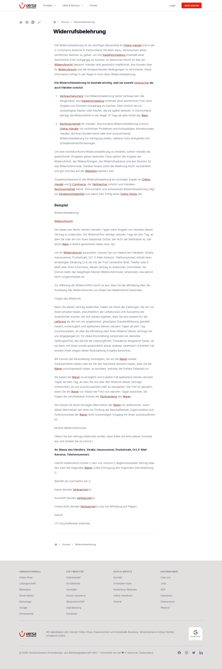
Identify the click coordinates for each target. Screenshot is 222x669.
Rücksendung (108, 396)
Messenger (25, 601)
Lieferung (60, 321)
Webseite (91, 171)
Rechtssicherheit (70, 123)
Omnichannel (26, 613)
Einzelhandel (73, 583)
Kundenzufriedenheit (72, 194)
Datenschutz (168, 601)
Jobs (163, 583)
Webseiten (25, 589)
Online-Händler (69, 128)
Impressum (166, 595)
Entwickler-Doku (122, 583)
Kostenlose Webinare (125, 589)
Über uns (166, 577)
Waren (123, 359)
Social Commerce (76, 595)
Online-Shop (26, 577)
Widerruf (165, 607)
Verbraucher (141, 82)
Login (172, 5)
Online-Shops (128, 194)
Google (23, 607)
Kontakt (117, 577)
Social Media (26, 595)
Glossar (65, 22)
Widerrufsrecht (63, 64)
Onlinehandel (73, 577)
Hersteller (71, 589)
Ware (144, 115)
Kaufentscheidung (114, 55)
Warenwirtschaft (75, 601)
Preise (93, 5)
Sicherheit (71, 613)
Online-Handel (133, 45)
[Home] (54, 22)
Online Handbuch (122, 595)
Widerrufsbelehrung (84, 22)
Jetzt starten (191, 5)
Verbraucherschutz (71, 96)
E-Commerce (77, 184)
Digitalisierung (73, 607)
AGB (163, 589)
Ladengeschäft (27, 583)
